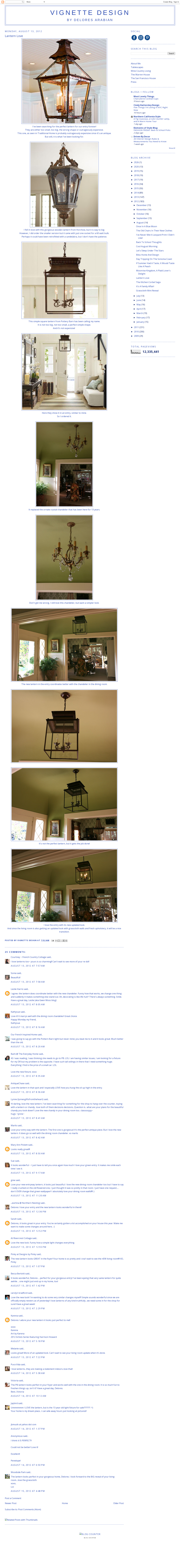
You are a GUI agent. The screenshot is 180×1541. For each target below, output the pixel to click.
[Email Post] (52, 940)
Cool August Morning (146, 246)
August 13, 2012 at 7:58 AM (28, 981)
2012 (136, 201)
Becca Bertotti (18, 1273)
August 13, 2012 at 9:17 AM (28, 1172)
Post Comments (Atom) (29, 1509)
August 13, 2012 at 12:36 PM (28, 1211)
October (141, 213)
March (140, 313)
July (139, 295)
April (139, 308)
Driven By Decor (142, 136)
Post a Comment (13, 1498)
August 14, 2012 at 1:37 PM (28, 1428)
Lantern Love (142, 277)
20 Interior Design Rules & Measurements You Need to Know (150, 140)
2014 (136, 192)
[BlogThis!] (58, 940)
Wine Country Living (141, 70)
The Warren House (140, 74)
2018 (136, 175)
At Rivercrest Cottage (21, 1238)
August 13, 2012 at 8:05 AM (28, 1004)
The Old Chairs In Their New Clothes (154, 230)
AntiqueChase (18, 1083)
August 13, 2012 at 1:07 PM (28, 1266)
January (141, 321)
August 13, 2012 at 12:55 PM (28, 1247)
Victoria (14, 1380)
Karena (14, 1315)
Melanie (15, 1348)
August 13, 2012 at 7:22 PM (28, 1357)
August (140, 222)
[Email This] (56, 940)
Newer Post (10, 1503)
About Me (136, 63)
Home (65, 1503)
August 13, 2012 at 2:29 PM (28, 1308)
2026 (136, 162)
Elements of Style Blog (146, 127)
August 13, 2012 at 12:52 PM (28, 1231)
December (142, 205)
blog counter (90, 1538)
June (139, 300)
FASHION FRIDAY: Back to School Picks (152, 130)
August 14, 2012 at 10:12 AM (28, 1395)
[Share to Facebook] (63, 940)
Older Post (118, 1503)
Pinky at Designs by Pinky (23, 1254)
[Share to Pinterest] (66, 940)
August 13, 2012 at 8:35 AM (28, 1076)
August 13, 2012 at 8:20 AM (28, 1046)
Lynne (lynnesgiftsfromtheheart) (27, 1099)
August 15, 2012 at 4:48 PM (28, 1491)
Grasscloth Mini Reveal (147, 290)
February (141, 317)
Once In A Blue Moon (146, 226)
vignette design (90, 12)
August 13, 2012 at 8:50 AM (28, 1153)
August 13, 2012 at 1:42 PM (28, 1285)
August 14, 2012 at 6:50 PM (28, 1465)
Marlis (14, 1125)
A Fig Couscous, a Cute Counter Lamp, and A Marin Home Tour (152, 120)
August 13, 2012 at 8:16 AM (28, 1027)
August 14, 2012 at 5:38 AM (28, 1373)
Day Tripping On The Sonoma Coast (154, 259)
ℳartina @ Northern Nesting (25, 1202)
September (142, 218)
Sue (12, 1160)
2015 (136, 188)
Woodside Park (18, 1472)
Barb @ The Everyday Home (25, 1053)
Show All (172, 148)
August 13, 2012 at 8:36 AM (28, 1092)
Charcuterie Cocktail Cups (146, 98)
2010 (136, 331)
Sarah (14, 1218)
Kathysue (15, 1011)
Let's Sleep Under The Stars (150, 250)
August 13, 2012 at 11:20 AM (28, 1195)
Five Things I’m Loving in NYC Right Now (151, 108)
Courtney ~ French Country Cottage (28, 957)
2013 (136, 197)
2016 (136, 184)
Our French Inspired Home (24, 1034)
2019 (136, 171)
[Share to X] (61, 940)
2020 (136, 166)
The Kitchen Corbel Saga (148, 282)
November (142, 209)
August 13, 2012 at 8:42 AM (28, 1137)
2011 (136, 327)
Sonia (13, 973)
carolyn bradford (19, 1292)
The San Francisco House (143, 78)
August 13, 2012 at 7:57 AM (28, 965)
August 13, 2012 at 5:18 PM (28, 1341)
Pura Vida (15, 1364)
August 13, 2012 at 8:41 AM (28, 1118)
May (139, 304)
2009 (136, 336)
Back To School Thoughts (149, 242)
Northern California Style (147, 116)
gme (13, 1180)
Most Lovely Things (144, 96)
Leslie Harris (17, 989)
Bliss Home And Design (147, 254)
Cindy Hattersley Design (146, 105)
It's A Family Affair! (145, 286)
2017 (136, 179)
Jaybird (14, 1403)
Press (133, 82)
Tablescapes (137, 67)
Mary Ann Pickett (19, 1144)
